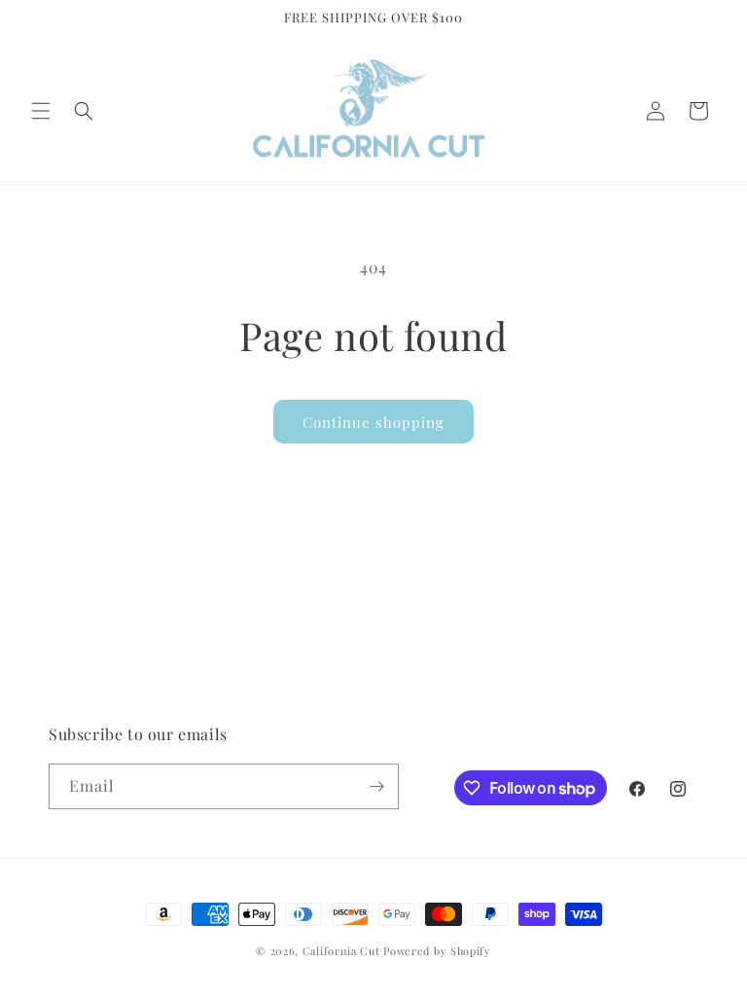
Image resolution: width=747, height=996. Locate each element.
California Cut (343, 950)
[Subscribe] (376, 786)
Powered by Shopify (437, 950)
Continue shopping (373, 422)
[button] (40, 110)
